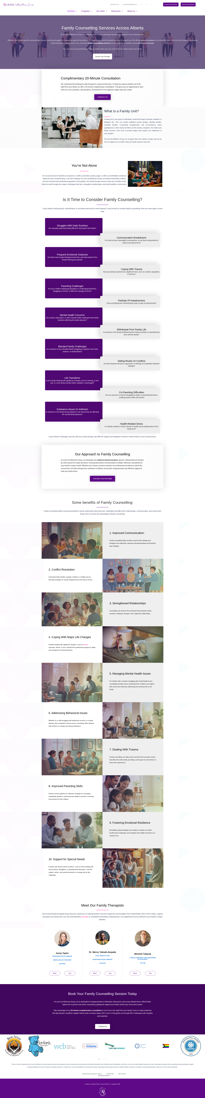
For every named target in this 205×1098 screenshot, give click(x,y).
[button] (110, 973)
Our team (84, 917)
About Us (131, 11)
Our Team (100, 11)
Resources (116, 11)
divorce (85, 644)
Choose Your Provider (170, 4)
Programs (85, 11)
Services (71, 11)
